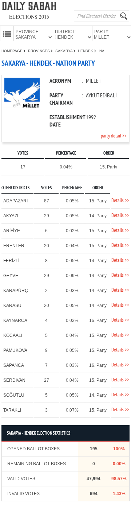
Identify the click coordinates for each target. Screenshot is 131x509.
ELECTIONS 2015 (29, 16)
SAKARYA (64, 51)
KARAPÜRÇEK (18, 290)
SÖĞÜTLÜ (13, 395)
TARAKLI (12, 410)
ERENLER (13, 245)
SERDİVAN (14, 380)
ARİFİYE (11, 230)
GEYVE (10, 275)
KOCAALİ (12, 335)
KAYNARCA (15, 320)
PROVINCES (39, 51)
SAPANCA (13, 365)
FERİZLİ (11, 260)
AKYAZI (10, 215)
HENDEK (86, 51)
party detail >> (114, 136)
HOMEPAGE (12, 51)
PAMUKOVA (15, 350)
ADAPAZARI (15, 200)
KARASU (12, 305)
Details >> (120, 201)
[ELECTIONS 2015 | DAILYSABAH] (29, 7)
